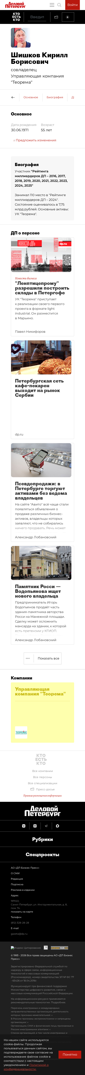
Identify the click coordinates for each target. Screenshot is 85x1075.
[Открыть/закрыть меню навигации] (52, 5)
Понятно (70, 1054)
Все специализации (42, 783)
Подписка (17, 884)
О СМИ (15, 873)
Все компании (42, 771)
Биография (55, 97)
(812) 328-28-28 (20, 922)
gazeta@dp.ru (19, 933)
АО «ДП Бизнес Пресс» (25, 867)
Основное (31, 97)
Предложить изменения (35, 140)
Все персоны (42, 777)
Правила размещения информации (42, 795)
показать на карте (22, 911)
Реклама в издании (23, 889)
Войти (72, 5)
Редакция (17, 878)
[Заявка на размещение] (68, 17)
